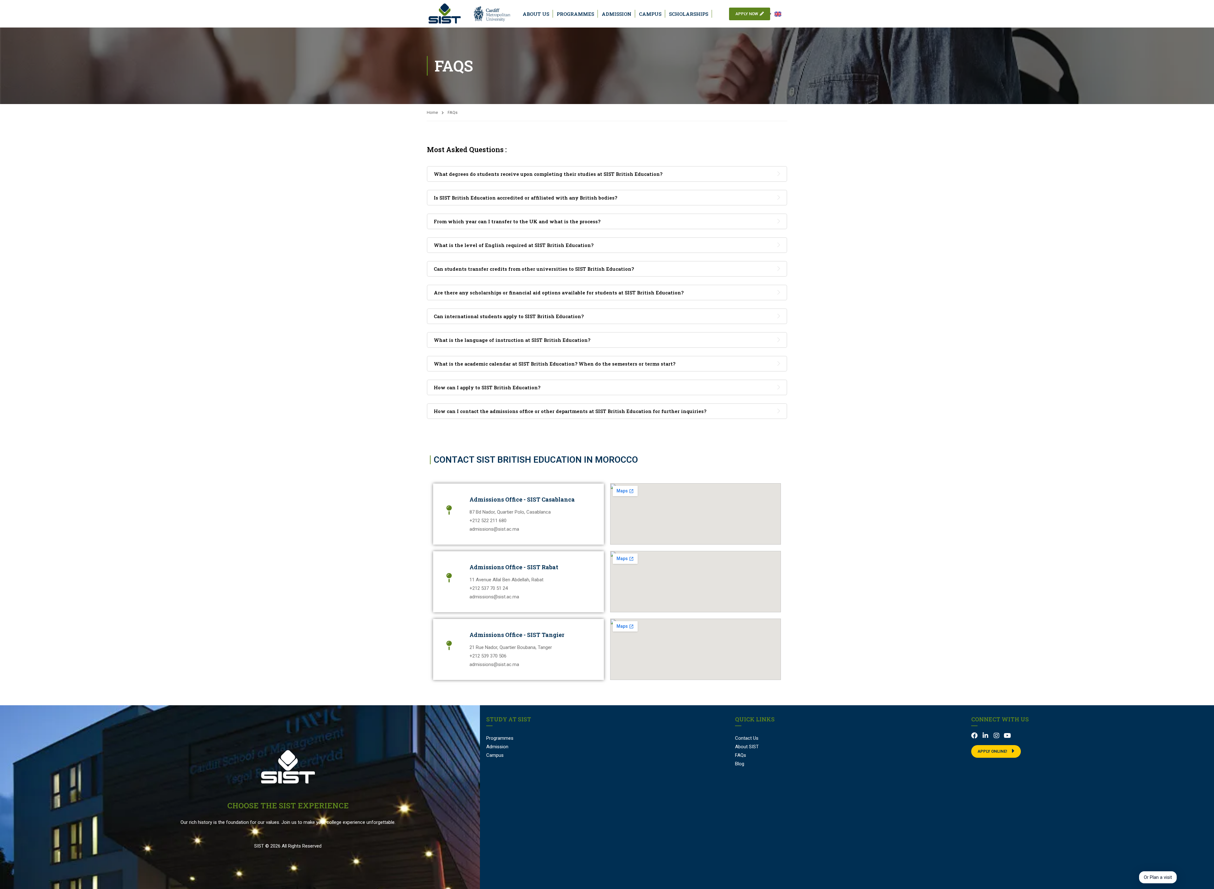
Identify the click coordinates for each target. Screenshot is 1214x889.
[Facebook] (974, 735)
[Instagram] (996, 735)
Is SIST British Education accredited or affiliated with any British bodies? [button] (525, 197)
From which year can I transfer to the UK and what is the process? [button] (517, 221)
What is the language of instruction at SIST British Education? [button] (512, 340)
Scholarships (688, 14)
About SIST (747, 747)
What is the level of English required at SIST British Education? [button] (513, 245)
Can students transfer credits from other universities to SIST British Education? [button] (534, 269)
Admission (616, 14)
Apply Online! (992, 751)
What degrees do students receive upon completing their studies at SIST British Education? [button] (548, 174)
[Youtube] (1007, 735)
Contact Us (746, 738)
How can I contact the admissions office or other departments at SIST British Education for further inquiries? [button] (570, 411)
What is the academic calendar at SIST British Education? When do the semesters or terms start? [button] (554, 364)
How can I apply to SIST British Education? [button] (487, 387)
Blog (739, 764)
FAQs (740, 755)
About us (536, 14)
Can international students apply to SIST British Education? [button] (509, 316)
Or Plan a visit (1158, 877)
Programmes (575, 14)
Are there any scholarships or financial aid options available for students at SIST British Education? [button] (559, 292)
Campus (650, 14)
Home (432, 112)
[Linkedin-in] (985, 735)
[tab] (607, 174)
